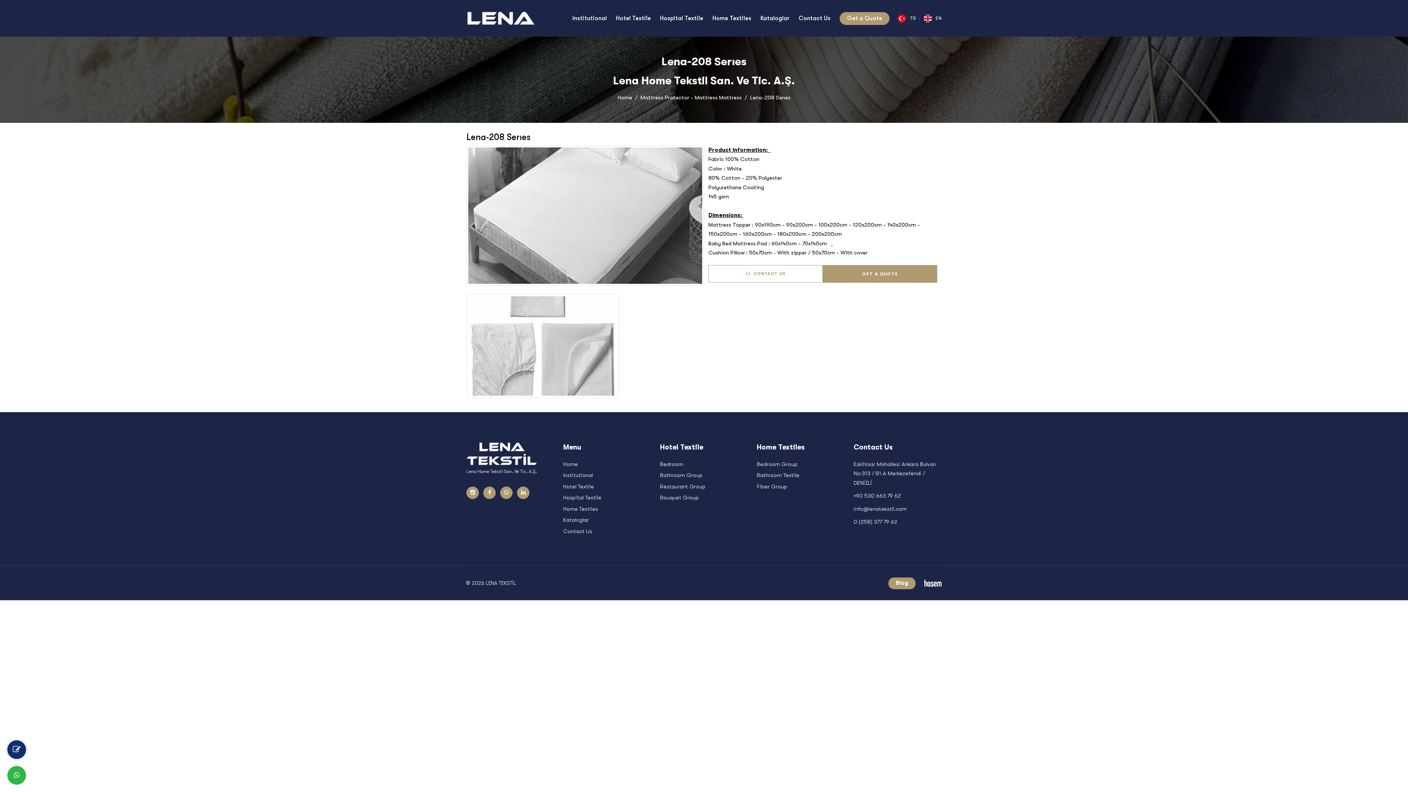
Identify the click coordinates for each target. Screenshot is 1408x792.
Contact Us (768, 273)
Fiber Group (772, 486)
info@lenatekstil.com (880, 509)
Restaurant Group (682, 486)
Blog (902, 583)
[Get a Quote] (16, 749)
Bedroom (671, 464)
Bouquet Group (679, 497)
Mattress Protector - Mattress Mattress (691, 97)
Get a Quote (880, 273)
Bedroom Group (777, 464)
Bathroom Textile (778, 475)
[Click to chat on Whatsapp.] (16, 775)
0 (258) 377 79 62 (875, 521)
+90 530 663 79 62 (877, 495)
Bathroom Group (681, 475)
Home (625, 97)
